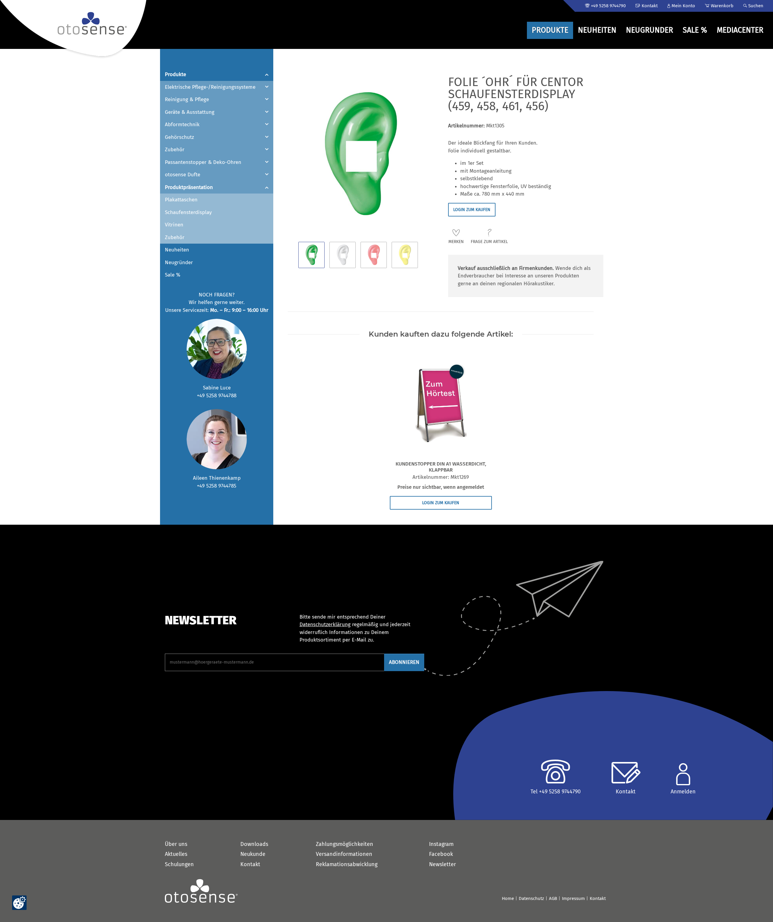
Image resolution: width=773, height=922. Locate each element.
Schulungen (179, 864)
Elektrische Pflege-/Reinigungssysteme (210, 87)
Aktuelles (176, 854)
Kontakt (250, 864)
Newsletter (442, 864)
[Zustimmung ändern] (19, 902)
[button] (681, 6)
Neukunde (252, 854)
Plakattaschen (181, 200)
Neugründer (179, 262)
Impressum (573, 898)
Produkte (175, 74)
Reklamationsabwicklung (346, 864)
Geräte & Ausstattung (189, 112)
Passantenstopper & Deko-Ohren (203, 162)
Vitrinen (174, 225)
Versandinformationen (344, 854)
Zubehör (174, 149)
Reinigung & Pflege (187, 99)
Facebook (441, 854)
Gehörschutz (179, 137)
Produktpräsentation (189, 187)
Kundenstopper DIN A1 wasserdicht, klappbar (441, 467)
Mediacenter (740, 30)
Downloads (254, 844)
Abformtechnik (182, 124)
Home (508, 898)
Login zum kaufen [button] (471, 209)
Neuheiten (177, 250)
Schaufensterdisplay (188, 212)
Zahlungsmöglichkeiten (344, 844)
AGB (553, 898)
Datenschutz (531, 898)
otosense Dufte (182, 174)
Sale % (172, 275)
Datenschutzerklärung (325, 624)
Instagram (441, 844)
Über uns (176, 844)
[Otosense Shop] (74, 29)
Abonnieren (404, 662)
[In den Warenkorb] (288, 72)
